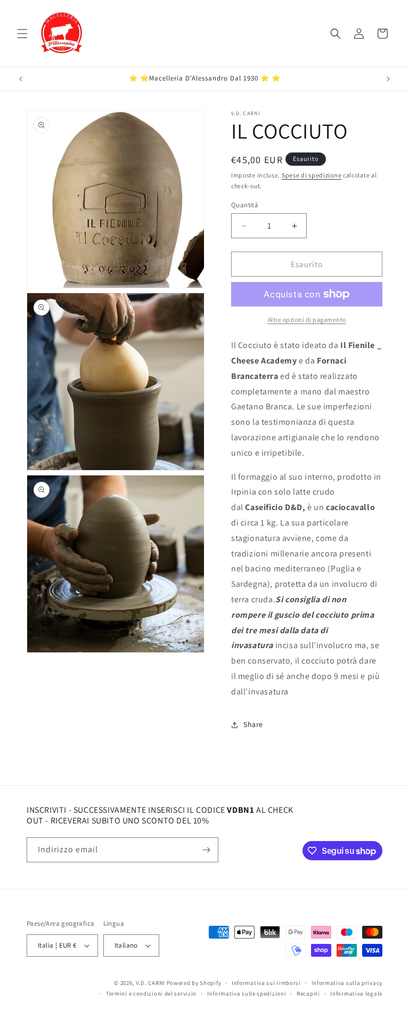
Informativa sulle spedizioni (247, 993)
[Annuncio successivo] (388, 79)
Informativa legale (356, 993)
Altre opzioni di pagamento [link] (307, 320)
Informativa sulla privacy (347, 983)
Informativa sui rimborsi (266, 983)
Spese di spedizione (311, 175)
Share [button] (253, 724)
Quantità (244, 204)
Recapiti (308, 993)
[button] (22, 33)
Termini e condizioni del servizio (151, 993)
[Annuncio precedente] (20, 79)
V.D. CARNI (150, 983)
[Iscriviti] (206, 849)
